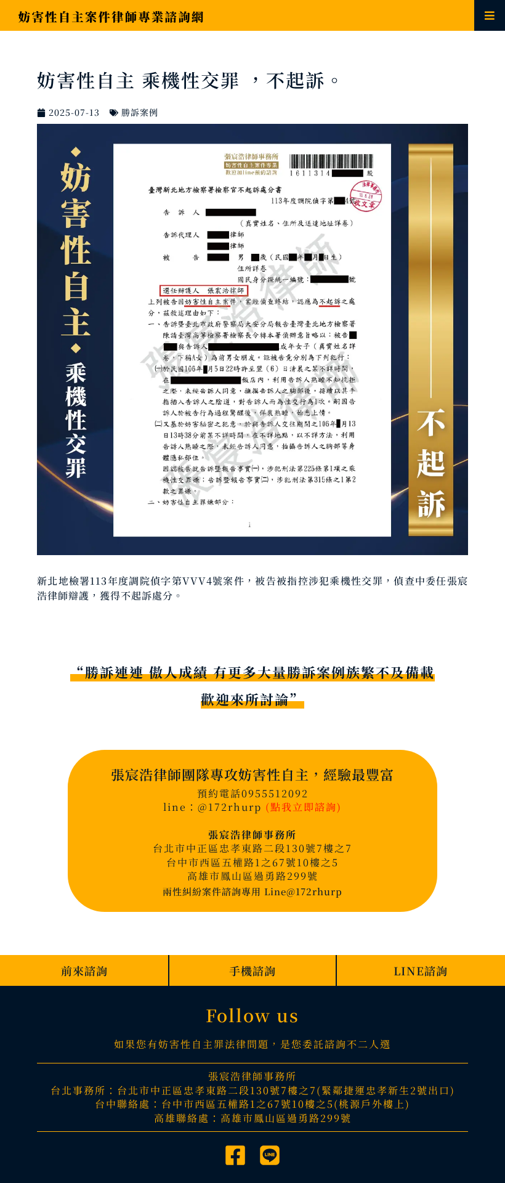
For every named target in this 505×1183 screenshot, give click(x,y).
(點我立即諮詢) (303, 807)
